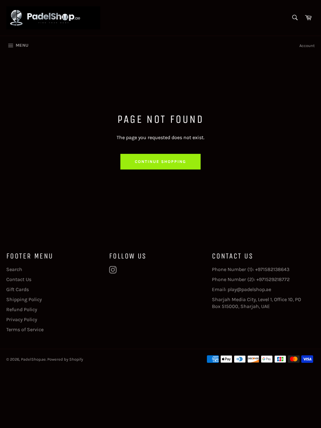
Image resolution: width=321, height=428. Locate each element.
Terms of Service (25, 329)
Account (307, 45)
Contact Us (18, 279)
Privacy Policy (21, 319)
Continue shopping (160, 161)
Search (14, 269)
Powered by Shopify (65, 359)
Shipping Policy (24, 299)
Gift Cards (17, 289)
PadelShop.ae (33, 359)
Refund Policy (21, 309)
